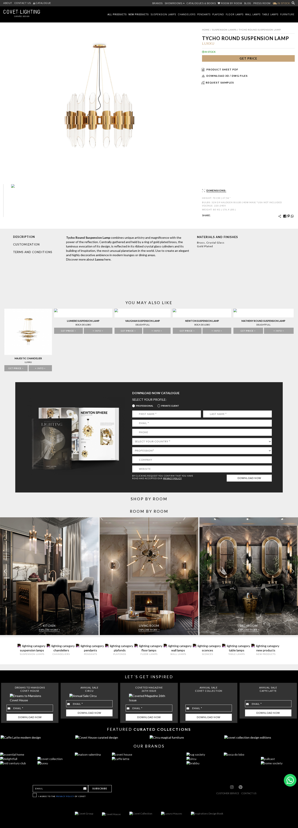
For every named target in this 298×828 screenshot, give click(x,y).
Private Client (170, 405)
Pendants (204, 14)
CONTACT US (22, 3)
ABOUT (7, 3)
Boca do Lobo (83, 324)
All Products (117, 14)
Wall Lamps (252, 14)
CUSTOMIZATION (26, 244)
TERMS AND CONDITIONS (32, 252)
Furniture (287, 14)
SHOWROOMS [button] (174, 3)
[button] (293, 571)
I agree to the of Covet (62, 796)
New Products (138, 14)
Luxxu (208, 43)
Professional (144, 405)
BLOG (247, 3)
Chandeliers (186, 14)
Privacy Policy (65, 796)
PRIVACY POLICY (172, 478)
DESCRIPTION (24, 237)
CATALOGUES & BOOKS (201, 3)
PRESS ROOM (262, 3)
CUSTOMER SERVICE (227, 793)
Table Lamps (270, 14)
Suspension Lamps (163, 14)
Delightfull (142, 324)
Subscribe (99, 788)
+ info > (40, 368)
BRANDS (157, 3)
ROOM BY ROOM (231, 3)
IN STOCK (283, 3)
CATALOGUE (43, 3)
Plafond (218, 14)
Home (206, 29)
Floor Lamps (234, 14)
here (107, 259)
